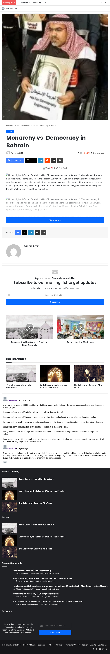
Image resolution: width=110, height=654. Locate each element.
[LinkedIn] (40, 160)
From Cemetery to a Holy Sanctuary (18, 386)
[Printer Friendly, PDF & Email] (55, 168)
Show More (54, 220)
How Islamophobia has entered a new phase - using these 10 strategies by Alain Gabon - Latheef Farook (60, 586)
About (51, 645)
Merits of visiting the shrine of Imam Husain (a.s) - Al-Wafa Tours (42, 578)
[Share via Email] (53, 160)
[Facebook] (18, 232)
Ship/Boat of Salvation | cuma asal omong (32, 570)
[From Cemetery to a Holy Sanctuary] (21, 373)
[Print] (60, 160)
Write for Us (71, 645)
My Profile (60, 645)
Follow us (7, 611)
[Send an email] (22, 153)
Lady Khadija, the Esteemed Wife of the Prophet (53, 386)
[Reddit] (47, 160)
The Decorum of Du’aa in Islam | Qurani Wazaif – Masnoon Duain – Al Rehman (47, 601)
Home (10, 125)
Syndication (83, 645)
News (17, 125)
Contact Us (102, 645)
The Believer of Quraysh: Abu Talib (31, 3)
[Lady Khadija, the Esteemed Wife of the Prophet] (55, 373)
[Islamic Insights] (9, 8)
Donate (93, 645)
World (23, 125)
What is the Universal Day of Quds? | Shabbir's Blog (36, 594)
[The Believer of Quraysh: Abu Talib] (89, 373)
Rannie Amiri (16, 153)
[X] (24, 232)
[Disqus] (55, 429)
